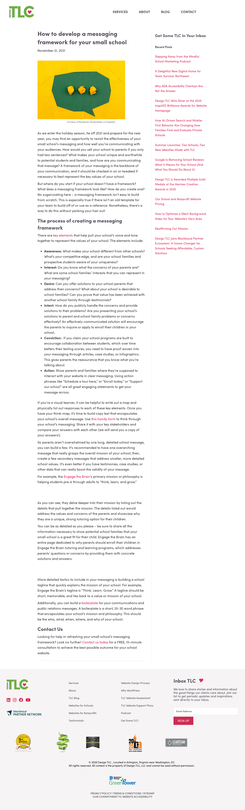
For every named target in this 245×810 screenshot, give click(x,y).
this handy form (103, 419)
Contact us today (95, 642)
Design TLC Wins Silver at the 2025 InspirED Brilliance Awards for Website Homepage (181, 106)
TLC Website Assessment (135, 698)
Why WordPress (130, 690)
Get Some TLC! (129, 720)
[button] (183, 721)
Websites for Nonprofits (82, 713)
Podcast (126, 713)
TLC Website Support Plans (137, 705)
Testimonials (76, 720)
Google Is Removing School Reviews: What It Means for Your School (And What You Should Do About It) (179, 164)
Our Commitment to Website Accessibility (122, 796)
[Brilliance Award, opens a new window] (135, 742)
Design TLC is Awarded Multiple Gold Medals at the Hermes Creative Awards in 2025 (180, 184)
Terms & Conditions (127, 793)
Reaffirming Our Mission (171, 229)
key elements (63, 235)
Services (74, 683)
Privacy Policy (101, 793)
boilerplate (89, 602)
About (72, 690)
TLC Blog (74, 698)
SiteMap (148, 793)
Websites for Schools (81, 705)
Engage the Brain (77, 476)
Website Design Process (135, 683)
